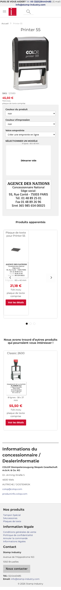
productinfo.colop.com (14, 493)
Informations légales (14, 541)
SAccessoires (10, 518)
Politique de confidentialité (18, 535)
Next (51, 278)
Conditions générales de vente (19, 532)
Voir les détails (16, 302)
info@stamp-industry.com (31, 4)
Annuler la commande (15, 538)
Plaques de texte (12, 521)
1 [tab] (27, 324)
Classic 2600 (16, 353)
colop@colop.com (12, 489)
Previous (10, 278)
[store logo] (12, 12)
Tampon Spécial (12, 515)
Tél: (38, 1)
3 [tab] (34, 324)
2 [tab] (30, 324)
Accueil (5, 23)
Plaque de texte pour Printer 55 (16, 234)
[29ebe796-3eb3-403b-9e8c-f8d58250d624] (28, 195)
